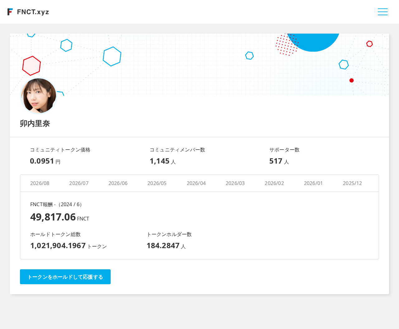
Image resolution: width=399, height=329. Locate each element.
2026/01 (313, 183)
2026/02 (274, 183)
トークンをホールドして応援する (65, 276)
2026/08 (39, 183)
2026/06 (117, 183)
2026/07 (78, 183)
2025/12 (352, 183)
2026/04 (196, 183)
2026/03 (235, 183)
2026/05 (156, 183)
